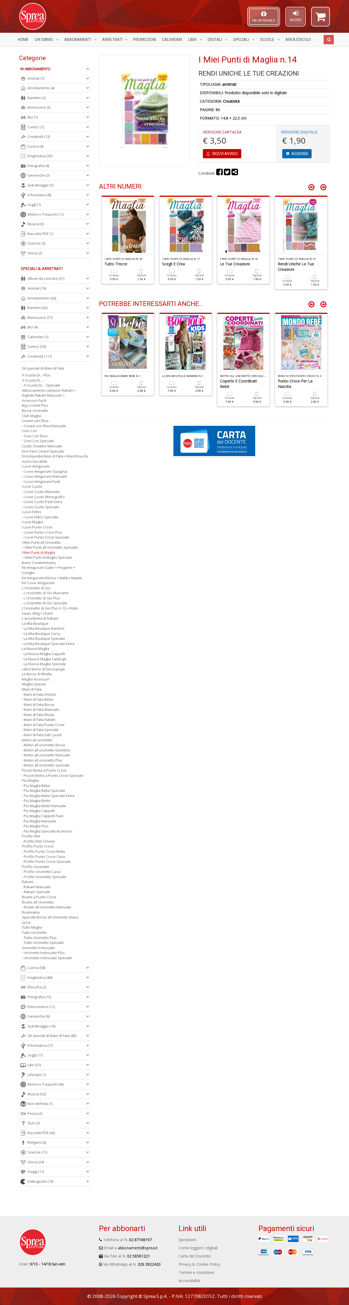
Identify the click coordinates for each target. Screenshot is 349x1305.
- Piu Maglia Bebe (36, 785)
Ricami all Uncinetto (38, 902)
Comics (36, 126)
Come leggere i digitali (198, 1247)
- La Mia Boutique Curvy (41, 633)
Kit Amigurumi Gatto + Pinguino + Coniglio (48, 570)
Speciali (241, 39)
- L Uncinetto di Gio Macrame (45, 592)
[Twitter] (227, 173)
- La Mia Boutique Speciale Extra (48, 643)
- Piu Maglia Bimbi (36, 800)
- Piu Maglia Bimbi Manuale (44, 805)
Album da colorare (46, 278)
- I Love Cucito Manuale (41, 491)
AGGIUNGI (299, 153)
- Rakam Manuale (36, 886)
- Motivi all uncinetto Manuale (46, 755)
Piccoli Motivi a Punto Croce (44, 770)
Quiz (34, 1122)
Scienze (36, 243)
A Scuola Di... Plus (36, 375)
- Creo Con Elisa (34, 435)
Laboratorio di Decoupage (43, 669)
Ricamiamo (31, 912)
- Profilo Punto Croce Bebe (43, 851)
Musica (36, 223)
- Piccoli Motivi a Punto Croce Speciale (52, 775)
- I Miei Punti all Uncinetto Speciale (50, 547)
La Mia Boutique (35, 623)
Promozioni (144, 39)
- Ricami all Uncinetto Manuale (46, 907)
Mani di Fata (32, 689)
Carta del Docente (195, 1256)
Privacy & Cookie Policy (199, 1264)
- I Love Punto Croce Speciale (45, 537)
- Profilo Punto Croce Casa (43, 856)
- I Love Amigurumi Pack (41, 481)
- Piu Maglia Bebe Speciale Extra (48, 795)
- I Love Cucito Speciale (40, 506)
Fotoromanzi (41, 1006)
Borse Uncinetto (35, 410)
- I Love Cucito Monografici (43, 496)
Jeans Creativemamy (39, 562)
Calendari (172, 39)
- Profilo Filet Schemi (38, 841)
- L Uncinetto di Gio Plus (41, 598)
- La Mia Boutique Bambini (43, 628)
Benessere (39, 107)
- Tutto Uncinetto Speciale (43, 942)
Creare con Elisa (35, 420)
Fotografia (38, 165)
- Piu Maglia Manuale (39, 821)
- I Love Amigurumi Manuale (44, 476)
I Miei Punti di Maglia (38, 552)
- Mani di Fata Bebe (37, 699)
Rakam (27, 881)
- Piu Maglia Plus (35, 826)
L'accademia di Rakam (40, 618)
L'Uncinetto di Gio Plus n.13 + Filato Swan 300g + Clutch (50, 611)
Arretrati (112, 39)
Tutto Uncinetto (34, 932)
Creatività (231, 101)
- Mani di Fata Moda (38, 714)
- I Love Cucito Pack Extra (42, 501)
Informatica (39, 194)
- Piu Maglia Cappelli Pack (43, 815)
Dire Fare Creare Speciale (43, 451)
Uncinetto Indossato (38, 947)
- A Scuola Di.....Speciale (41, 385)
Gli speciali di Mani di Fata (43, 368)
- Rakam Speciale (36, 891)
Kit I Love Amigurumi (38, 582)
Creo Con (29, 430)
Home (23, 39)
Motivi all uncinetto (37, 740)
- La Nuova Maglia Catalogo (44, 658)
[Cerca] (329, 39)
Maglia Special (34, 684)
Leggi (34, 204)
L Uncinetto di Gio (36, 587)
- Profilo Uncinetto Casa (41, 871)
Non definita (40, 1103)
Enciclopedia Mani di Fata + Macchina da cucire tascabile (55, 459)
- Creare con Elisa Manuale (44, 425)
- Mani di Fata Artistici (39, 694)
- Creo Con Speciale (38, 440)
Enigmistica (40, 155)
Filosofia (37, 987)
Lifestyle (37, 1074)
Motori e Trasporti (46, 214)
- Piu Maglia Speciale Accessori (47, 831)
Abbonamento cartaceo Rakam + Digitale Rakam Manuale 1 (49, 393)
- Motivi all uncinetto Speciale (46, 765)
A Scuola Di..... (33, 380)
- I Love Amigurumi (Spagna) (44, 471)
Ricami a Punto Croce (39, 896)
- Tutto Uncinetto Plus (39, 937)
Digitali (215, 39)
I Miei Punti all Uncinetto (41, 542)
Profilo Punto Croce (38, 846)
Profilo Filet (31, 836)
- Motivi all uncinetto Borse (43, 744)
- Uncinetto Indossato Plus (43, 952)
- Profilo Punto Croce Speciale (46, 861)
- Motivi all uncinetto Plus (42, 760)
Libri (192, 39)
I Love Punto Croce (37, 527)
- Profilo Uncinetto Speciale (44, 876)
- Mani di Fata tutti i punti (42, 734)
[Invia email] (234, 173)
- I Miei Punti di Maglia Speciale (47, 557)
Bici (33, 117)
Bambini (37, 97)
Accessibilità (189, 1280)
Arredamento (41, 87)
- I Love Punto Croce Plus (42, 532)
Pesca (35, 1113)
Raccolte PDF (40, 233)
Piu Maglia (30, 780)
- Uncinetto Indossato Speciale (47, 957)
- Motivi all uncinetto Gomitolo (46, 750)
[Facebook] (219, 173)
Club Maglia (31, 415)
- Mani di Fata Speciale (40, 729)
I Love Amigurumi (36, 466)
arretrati (229, 84)
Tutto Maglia (32, 927)
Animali (36, 78)
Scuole (267, 39)
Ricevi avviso (225, 153)
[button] (320, 19)
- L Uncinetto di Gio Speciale (44, 603)
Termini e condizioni (196, 1272)
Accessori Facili (34, 400)
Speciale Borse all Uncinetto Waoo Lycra (50, 920)
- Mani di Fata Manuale (40, 709)
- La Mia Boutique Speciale (43, 638)
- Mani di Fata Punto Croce (43, 724)
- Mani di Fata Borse (38, 704)
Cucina (35, 146)
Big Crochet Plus (35, 405)
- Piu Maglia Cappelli (38, 810)
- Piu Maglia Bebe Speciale (43, 790)
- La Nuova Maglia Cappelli (43, 653)
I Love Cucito (32, 486)
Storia (35, 253)
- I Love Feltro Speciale (40, 517)
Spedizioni (187, 1239)
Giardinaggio (40, 185)
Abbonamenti (78, 39)
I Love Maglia (32, 521)
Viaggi (36, 1171)
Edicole (298, 39)
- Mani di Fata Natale (38, 719)
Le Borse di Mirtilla (37, 673)
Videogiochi (40, 1181)
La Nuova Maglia (35, 648)
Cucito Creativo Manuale (42, 446)
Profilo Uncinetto (35, 866)
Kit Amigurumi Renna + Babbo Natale (52, 577)
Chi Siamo (44, 39)
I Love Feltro (31, 511)
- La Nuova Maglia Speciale (44, 663)
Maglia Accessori (35, 679)
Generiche (39, 175)
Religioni (37, 1142)
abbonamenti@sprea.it (138, 1247)
